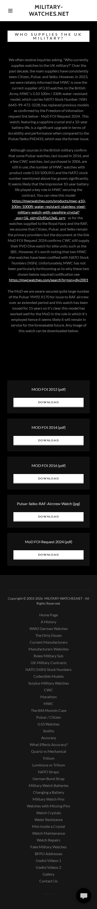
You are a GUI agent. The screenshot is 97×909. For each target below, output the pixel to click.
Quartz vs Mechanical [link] (48, 751)
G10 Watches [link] (49, 724)
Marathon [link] (48, 696)
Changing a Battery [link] (48, 792)
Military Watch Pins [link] (48, 799)
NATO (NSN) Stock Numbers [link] (48, 669)
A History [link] (48, 621)
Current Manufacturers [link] (49, 642)
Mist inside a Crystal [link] (48, 826)
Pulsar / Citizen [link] (48, 717)
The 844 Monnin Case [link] (48, 710)
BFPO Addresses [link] (48, 853)
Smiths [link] (48, 731)
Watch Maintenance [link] (48, 833)
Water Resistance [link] (48, 819)
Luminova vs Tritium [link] (48, 765)
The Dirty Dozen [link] (48, 635)
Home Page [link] (48, 615)
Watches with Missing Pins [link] (48, 806)
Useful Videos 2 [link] (48, 867)
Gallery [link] (48, 874)
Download (48, 402)
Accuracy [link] (48, 737)
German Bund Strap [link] (48, 778)
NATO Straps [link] (48, 771)
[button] (10, 10)
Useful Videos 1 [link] (48, 860)
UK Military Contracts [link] (49, 662)
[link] (49, 10)
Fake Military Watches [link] (48, 847)
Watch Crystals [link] (48, 812)
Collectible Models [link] (48, 676)
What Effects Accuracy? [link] (49, 744)
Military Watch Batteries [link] (49, 785)
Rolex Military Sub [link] (48, 656)
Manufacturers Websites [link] (48, 649)
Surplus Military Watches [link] (48, 683)
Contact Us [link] (48, 881)
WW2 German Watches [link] (48, 628)
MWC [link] (48, 703)
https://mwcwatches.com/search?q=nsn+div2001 (48, 280)
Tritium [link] (48, 758)
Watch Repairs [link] (48, 840)
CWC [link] (48, 690)
